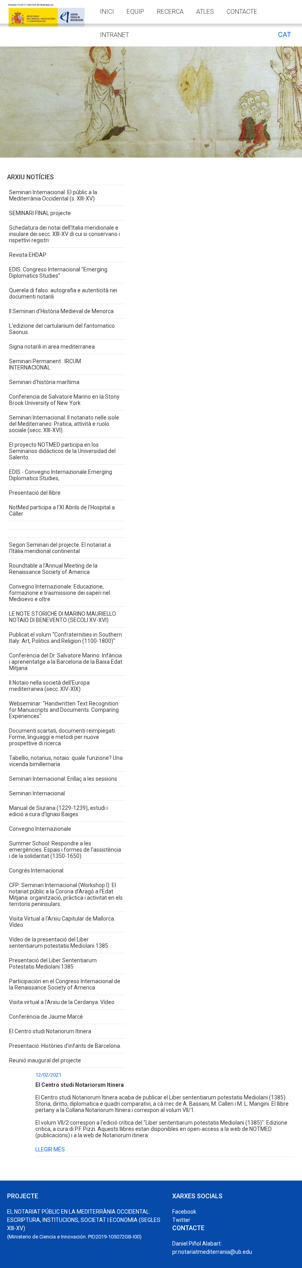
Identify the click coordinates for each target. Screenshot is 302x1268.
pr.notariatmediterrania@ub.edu (212, 1252)
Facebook (184, 1212)
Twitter (181, 1220)
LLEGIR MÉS (50, 1149)
